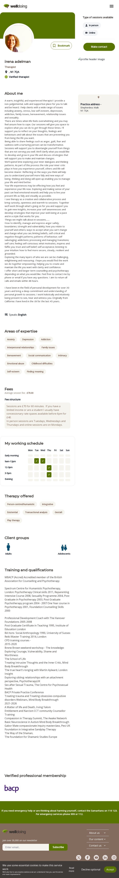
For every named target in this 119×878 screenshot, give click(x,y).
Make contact (99, 46)
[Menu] (111, 6)
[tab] (98, 97)
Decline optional (90, 869)
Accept (110, 869)
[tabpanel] (98, 107)
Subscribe (58, 847)
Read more (71, 869)
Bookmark (64, 45)
